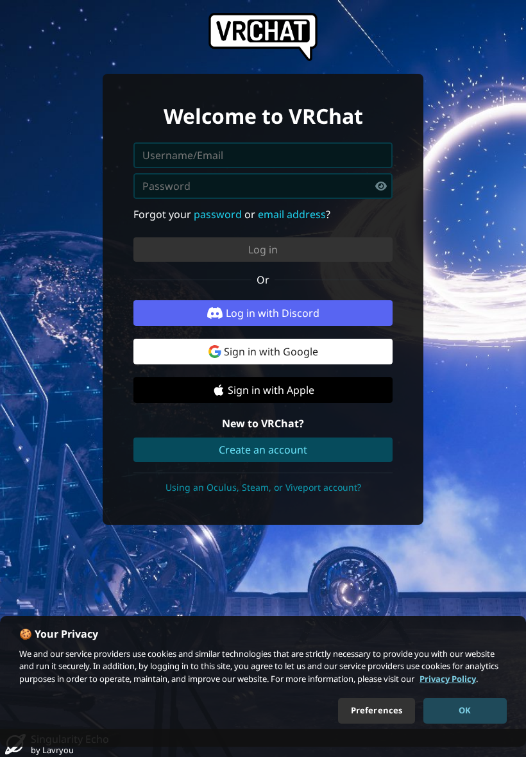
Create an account (263, 450)
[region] (263, 681)
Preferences (376, 710)
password (218, 214)
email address (292, 214)
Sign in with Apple (271, 390)
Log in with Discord (272, 313)
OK (465, 710)
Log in (263, 249)
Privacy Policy (448, 679)
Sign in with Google (271, 351)
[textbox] (263, 186)
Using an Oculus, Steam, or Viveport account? (263, 487)
